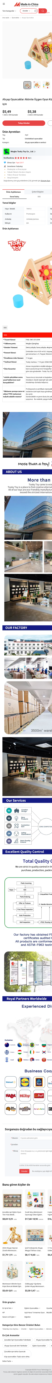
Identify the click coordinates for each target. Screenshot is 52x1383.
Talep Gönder (24, 123)
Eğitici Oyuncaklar (39, 1346)
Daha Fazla (6, 1361)
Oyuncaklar (15, 18)
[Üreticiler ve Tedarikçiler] (26, 4)
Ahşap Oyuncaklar (28, 18)
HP (3, 1312)
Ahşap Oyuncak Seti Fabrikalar (15, 1346)
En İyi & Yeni (6, 1308)
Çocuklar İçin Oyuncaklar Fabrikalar (17, 1340)
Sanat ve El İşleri (8, 1317)
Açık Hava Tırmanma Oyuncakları (35, 1312)
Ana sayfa (5, 18)
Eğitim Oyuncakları (31, 1308)
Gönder (24, 1171)
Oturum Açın (45, 180)
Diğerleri (27, 1317)
